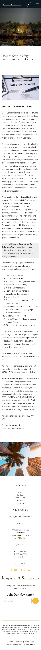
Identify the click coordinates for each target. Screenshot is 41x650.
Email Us (20, 557)
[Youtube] (20, 570)
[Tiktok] (25, 570)
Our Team (20, 495)
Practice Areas (20, 498)
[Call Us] (28, 4)
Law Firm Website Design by (15, 644)
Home (20, 492)
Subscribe (35, 601)
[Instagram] (15, 570)
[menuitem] (20, 492)
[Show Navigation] (37, 4)
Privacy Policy (29, 642)
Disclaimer (18, 642)
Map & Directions (20, 538)
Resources (20, 500)
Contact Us (20, 503)
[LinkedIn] (29, 570)
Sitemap (10, 642)
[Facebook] (11, 570)
